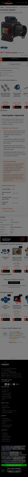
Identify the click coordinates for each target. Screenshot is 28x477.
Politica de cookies (18, 458)
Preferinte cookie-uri (14, 471)
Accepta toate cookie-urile (14, 465)
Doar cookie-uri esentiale (14, 468)
